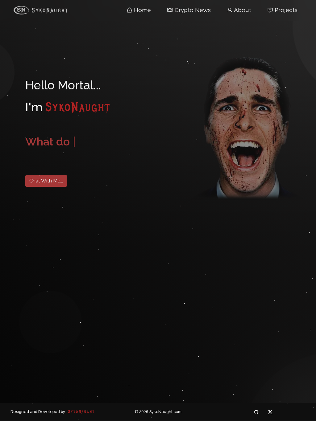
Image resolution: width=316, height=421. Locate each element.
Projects (286, 9)
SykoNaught (49, 10)
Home (141, 9)
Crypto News (192, 9)
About (242, 9)
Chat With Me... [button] (46, 181)
